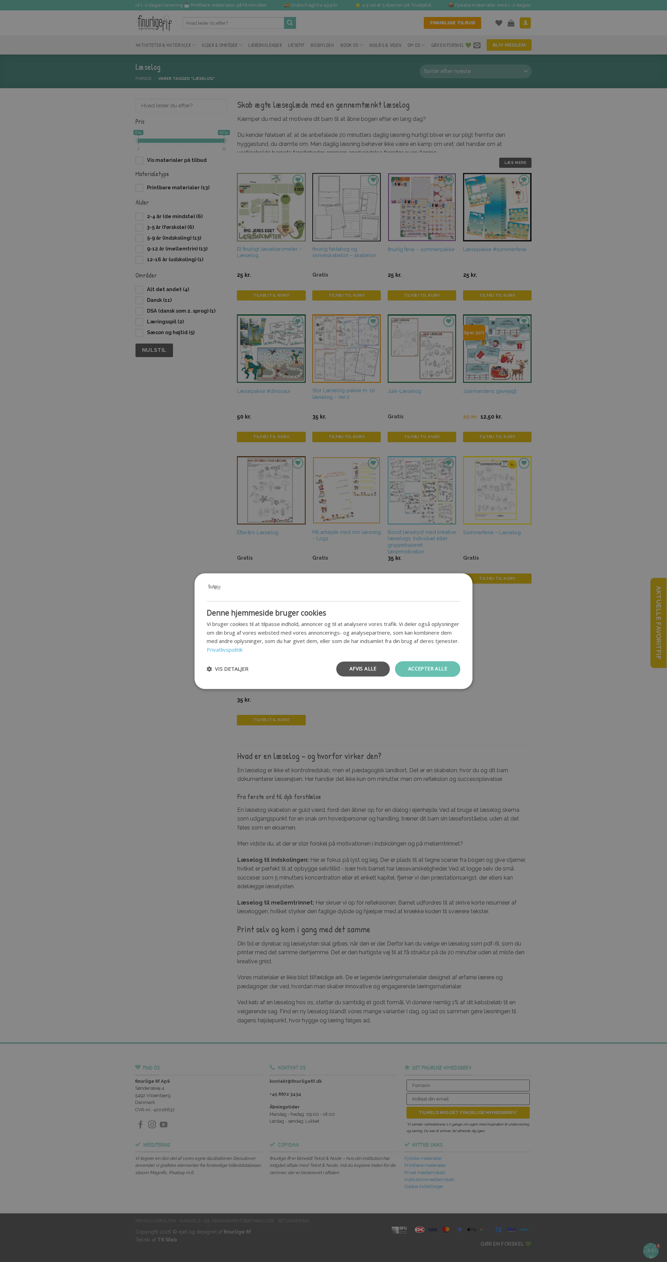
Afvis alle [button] (363, 668)
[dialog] (333, 631)
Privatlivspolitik (224, 649)
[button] (227, 669)
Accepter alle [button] (427, 668)
